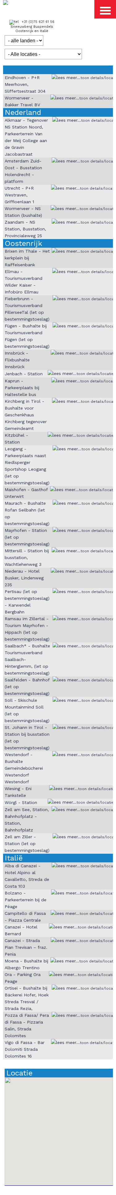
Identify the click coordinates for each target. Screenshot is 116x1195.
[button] (35, 1107)
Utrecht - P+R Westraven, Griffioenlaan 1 (19, 195)
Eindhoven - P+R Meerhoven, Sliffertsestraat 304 (25, 84)
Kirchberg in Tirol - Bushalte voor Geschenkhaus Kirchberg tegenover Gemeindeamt (26, 415)
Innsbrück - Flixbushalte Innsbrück (17, 360)
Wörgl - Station (21, 802)
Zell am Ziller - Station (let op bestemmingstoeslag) (27, 843)
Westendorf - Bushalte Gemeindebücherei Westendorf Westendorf (24, 768)
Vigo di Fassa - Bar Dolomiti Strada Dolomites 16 (25, 1049)
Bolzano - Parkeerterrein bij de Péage (25, 899)
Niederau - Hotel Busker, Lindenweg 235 (24, 578)
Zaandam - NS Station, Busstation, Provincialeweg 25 (25, 229)
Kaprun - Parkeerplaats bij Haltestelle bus (22, 387)
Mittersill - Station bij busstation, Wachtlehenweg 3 (27, 557)
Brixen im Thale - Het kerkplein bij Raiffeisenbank (27, 258)
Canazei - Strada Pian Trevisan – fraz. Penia (26, 947)
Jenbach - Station (24, 373)
